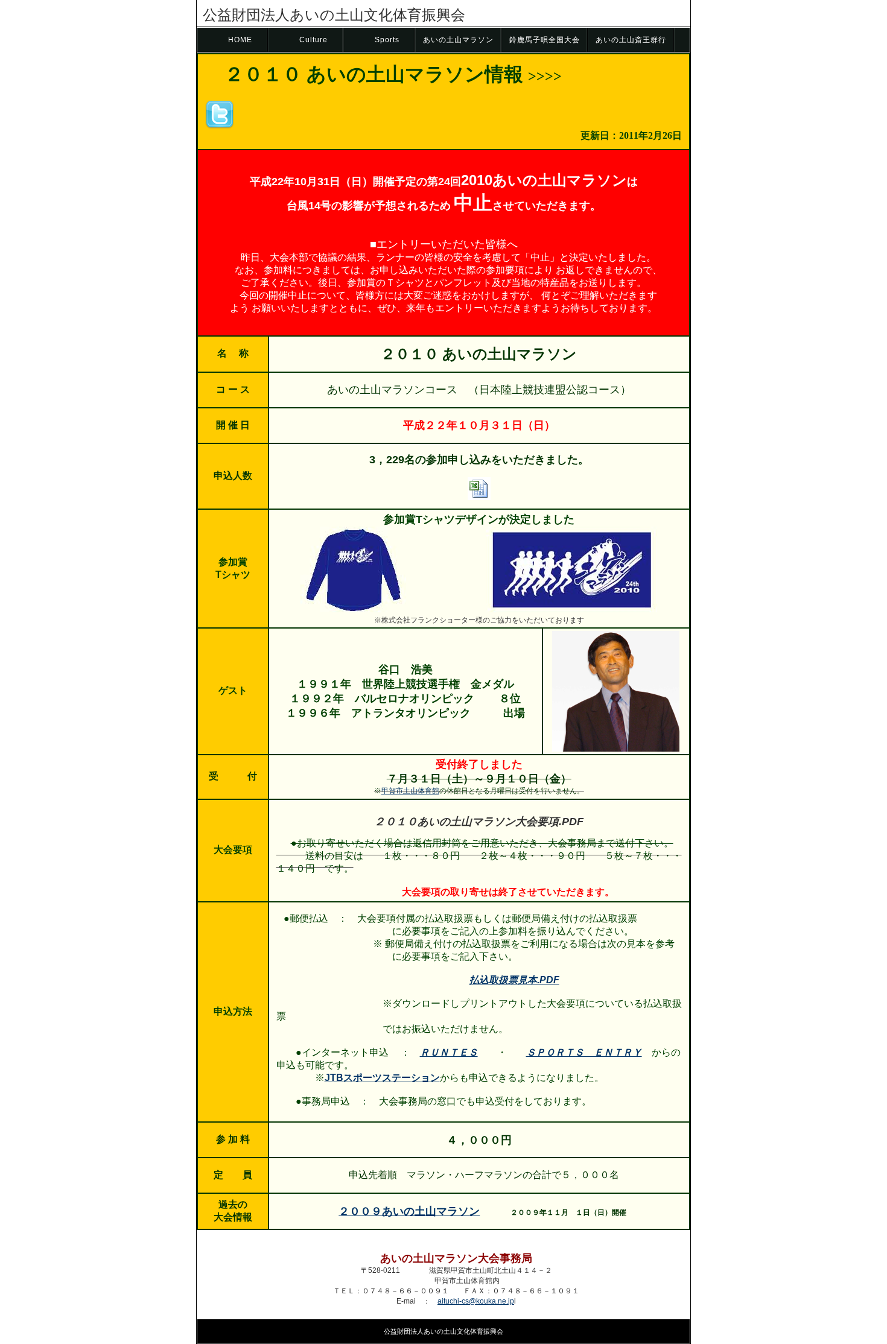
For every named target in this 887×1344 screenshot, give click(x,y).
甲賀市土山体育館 (410, 791)
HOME (240, 40)
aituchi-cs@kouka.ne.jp (475, 1301)
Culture (313, 40)
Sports (387, 40)
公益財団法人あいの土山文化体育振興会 (334, 15)
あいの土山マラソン (458, 40)
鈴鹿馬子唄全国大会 (544, 40)
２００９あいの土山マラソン (409, 1211)
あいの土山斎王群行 (631, 40)
